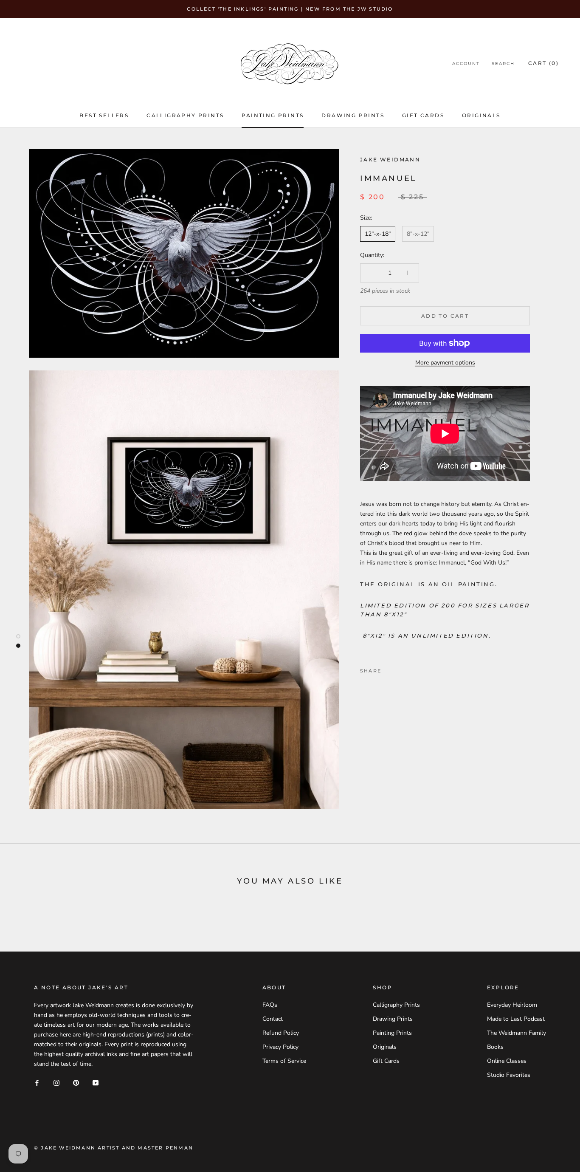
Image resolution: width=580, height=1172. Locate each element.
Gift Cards (423, 115)
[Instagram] (56, 1082)
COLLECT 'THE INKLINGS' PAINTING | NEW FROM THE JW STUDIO (290, 9)
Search (503, 63)
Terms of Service (284, 1061)
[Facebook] (389, 668)
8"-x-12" (418, 234)
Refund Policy (280, 1033)
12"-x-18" (378, 234)
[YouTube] (96, 1082)
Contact (272, 1019)
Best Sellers (104, 115)
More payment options (445, 363)
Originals (481, 115)
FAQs (269, 1005)
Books (495, 1047)
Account (466, 63)
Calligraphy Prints (185, 115)
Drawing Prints (352, 115)
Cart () (543, 63)
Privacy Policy (280, 1047)
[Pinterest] (411, 668)
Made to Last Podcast (516, 1019)
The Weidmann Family (516, 1033)
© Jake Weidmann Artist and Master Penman (113, 1148)
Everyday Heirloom (512, 1005)
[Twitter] (400, 668)
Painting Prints (273, 115)
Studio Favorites (508, 1075)
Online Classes (507, 1061)
